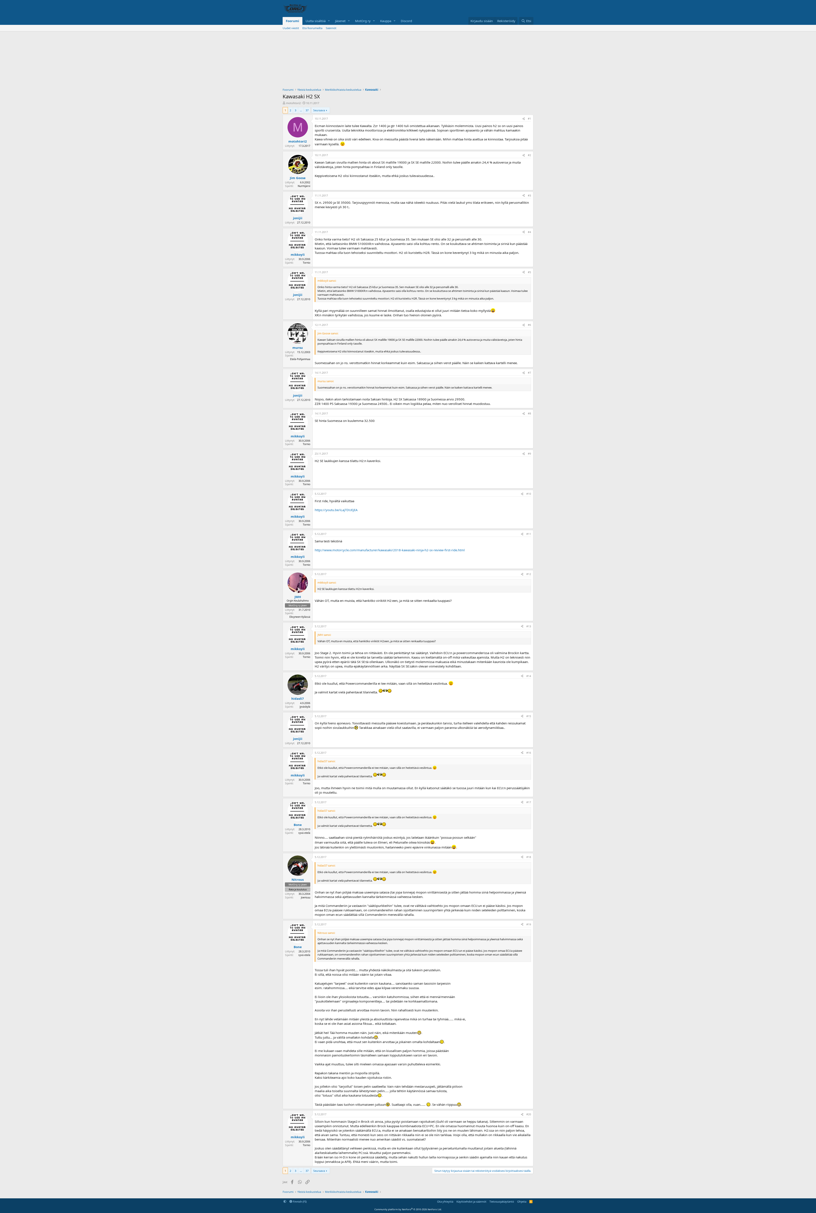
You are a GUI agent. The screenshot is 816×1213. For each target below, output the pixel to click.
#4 (529, 232)
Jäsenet (340, 21)
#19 (528, 924)
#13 (528, 626)
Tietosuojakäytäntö (501, 1201)
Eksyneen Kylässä (299, 617)
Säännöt (331, 28)
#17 (528, 802)
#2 (529, 155)
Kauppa (385, 21)
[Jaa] (523, 118)
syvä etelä (304, 833)
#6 (529, 325)
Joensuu (305, 897)
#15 (528, 716)
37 (307, 110)
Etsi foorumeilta (312, 28)
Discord (406, 21)
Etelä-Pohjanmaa (300, 359)
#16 (528, 753)
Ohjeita (521, 1201)
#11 (528, 534)
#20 (528, 1114)
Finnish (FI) (299, 1201)
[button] (329, 21)
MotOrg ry (363, 21)
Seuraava (319, 110)
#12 (528, 574)
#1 (529, 118)
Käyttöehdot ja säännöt (471, 1201)
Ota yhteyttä (445, 1201)
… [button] (301, 110)
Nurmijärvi (304, 186)
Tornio (306, 262)
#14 (528, 676)
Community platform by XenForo (408, 1209)
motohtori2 (293, 103)
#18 (528, 857)
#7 (529, 373)
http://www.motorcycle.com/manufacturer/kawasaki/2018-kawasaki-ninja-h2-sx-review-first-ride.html (390, 550)
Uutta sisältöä (316, 21)
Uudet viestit (291, 28)
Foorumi (292, 21)
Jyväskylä (305, 706)
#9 (529, 453)
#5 (529, 272)
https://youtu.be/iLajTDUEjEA (336, 510)
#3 (529, 195)
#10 (528, 494)
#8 (529, 413)
